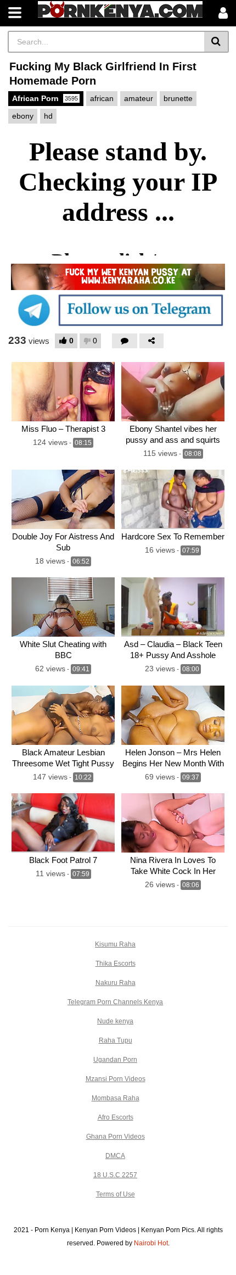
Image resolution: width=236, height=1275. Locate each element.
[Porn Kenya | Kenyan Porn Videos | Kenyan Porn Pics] (120, 9)
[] (216, 42)
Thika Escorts (115, 963)
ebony (22, 116)
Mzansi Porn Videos (115, 1079)
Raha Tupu (115, 1040)
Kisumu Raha (115, 944)
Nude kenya (115, 1021)
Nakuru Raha (115, 983)
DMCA (115, 1156)
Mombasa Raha (115, 1098)
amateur (138, 98)
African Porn (45, 98)
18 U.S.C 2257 (115, 1175)
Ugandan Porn (115, 1060)
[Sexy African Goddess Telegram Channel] (118, 310)
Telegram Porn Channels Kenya (115, 1002)
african (102, 98)
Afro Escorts (115, 1117)
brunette (178, 98)
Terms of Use (115, 1194)
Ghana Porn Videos (115, 1136)
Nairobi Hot (151, 1243)
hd (48, 116)
